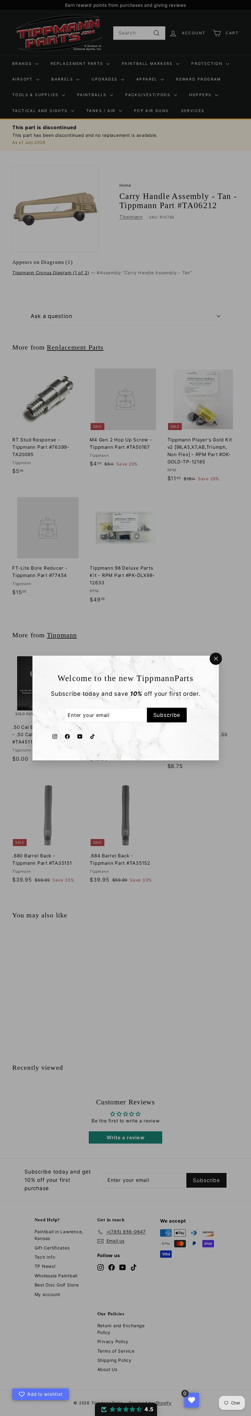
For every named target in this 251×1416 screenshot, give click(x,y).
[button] (126, 1409)
